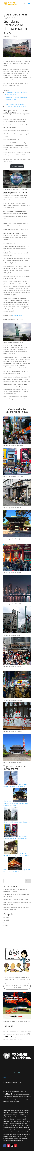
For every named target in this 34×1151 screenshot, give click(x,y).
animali (26, 1029)
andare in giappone (20, 1029)
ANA (25, 1034)
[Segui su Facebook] (4, 1145)
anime (19, 1037)
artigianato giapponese (25, 1031)
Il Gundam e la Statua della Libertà (16, 106)
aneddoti (22, 1034)
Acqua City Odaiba (17, 316)
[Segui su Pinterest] (15, 1145)
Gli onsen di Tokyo (17, 166)
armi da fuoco (11, 1029)
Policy (5, 1077)
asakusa (5, 1031)
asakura (23, 1037)
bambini (20, 1039)
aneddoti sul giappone (14, 1031)
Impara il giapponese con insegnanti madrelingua (17, 986)
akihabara (16, 1034)
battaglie (11, 1034)
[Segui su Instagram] (8, 1145)
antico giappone (13, 1039)
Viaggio (15, 36)
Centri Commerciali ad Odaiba (14, 104)
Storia (5, 923)
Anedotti (6, 917)
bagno (4, 1034)
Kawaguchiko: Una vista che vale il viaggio (16, 899)
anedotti (5, 1029)
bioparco (16, 1037)
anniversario (6, 1039)
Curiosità (6, 920)
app (8, 1034)
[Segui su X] (12, 1145)
